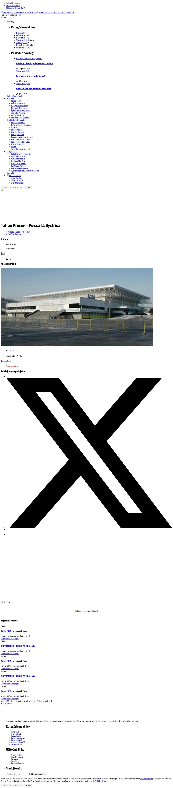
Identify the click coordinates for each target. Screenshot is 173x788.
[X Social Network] (89, 527)
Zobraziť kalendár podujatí (86, 611)
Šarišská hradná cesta (20, 118)
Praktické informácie (16, 120)
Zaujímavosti (12, 151)
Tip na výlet (21, 42)
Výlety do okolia (17, 115)
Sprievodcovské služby (20, 142)
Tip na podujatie (23, 40)
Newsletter (15, 759)
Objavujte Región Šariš (15, 8)
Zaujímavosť (21, 47)
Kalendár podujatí (13, 3)
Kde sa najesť (16, 130)
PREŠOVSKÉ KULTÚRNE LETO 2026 (33, 88)
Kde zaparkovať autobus (21, 139)
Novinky (10, 22)
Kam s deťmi (16, 101)
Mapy (13, 146)
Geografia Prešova (18, 156)
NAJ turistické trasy (19, 108)
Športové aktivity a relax (21, 110)
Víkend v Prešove (18, 113)
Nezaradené (21, 38)
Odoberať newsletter (38, 774)
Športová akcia (12, 366)
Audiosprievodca (18, 122)
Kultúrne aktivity (18, 103)
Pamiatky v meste (18, 163)
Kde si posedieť (17, 134)
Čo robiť (10, 98)
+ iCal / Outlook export (15, 234)
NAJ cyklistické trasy (19, 105)
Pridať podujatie (13, 5)
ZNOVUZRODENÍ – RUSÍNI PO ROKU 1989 (18, 646)
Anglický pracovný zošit (21, 149)
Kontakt (10, 173)
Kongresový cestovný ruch (22, 137)
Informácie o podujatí (10, 638)
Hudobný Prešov (18, 161)
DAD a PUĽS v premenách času (14, 631)
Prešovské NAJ (17, 166)
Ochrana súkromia (17, 763)
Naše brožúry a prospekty (21, 125)
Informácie (20, 35)
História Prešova (18, 159)
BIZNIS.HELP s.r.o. (100, 781)
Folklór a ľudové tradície (21, 154)
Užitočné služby (17, 144)
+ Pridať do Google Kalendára (18, 232)
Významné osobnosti (19, 168)
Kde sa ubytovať (17, 132)
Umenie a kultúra (23, 45)
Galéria (14, 127)
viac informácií (146, 778)
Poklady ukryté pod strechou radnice (34, 63)
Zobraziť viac (6, 703)
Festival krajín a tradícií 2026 (30, 76)
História (19, 33)
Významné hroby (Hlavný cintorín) (25, 171)
